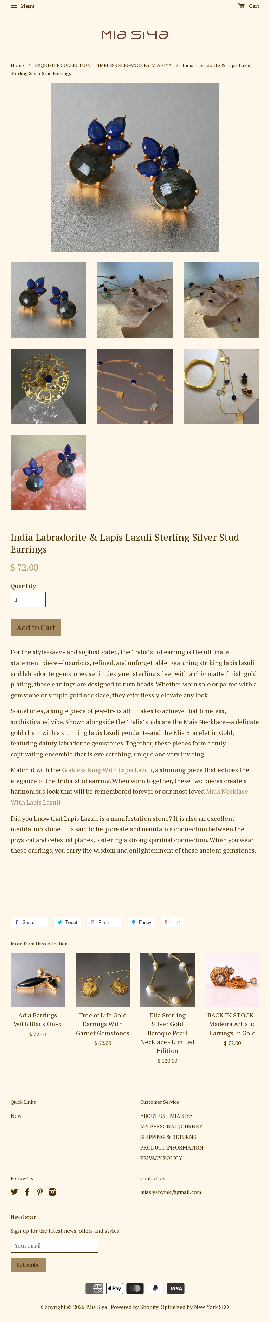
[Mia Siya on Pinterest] (40, 1192)
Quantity (23, 585)
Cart (253, 5)
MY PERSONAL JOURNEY (171, 1126)
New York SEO (211, 1306)
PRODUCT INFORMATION (172, 1147)
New (16, 1115)
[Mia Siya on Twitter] (14, 1192)
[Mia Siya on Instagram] (52, 1192)
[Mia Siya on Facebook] (27, 1192)
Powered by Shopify (134, 1306)
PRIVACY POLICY (161, 1157)
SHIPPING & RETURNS (168, 1136)
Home (17, 65)
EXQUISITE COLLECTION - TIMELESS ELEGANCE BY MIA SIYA (103, 65)
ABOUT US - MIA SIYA (166, 1115)
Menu (26, 5)
